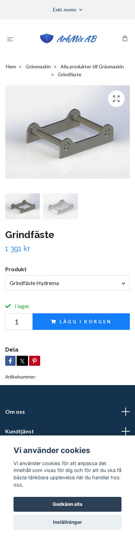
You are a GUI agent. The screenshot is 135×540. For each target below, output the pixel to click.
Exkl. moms (65, 9)
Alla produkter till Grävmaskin (92, 66)
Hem (11, 66)
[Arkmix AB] (69, 39)
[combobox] (67, 283)
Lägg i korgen (85, 321)
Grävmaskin (38, 66)
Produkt (16, 269)
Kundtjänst (19, 431)
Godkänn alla (67, 504)
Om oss (15, 411)
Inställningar (67, 522)
